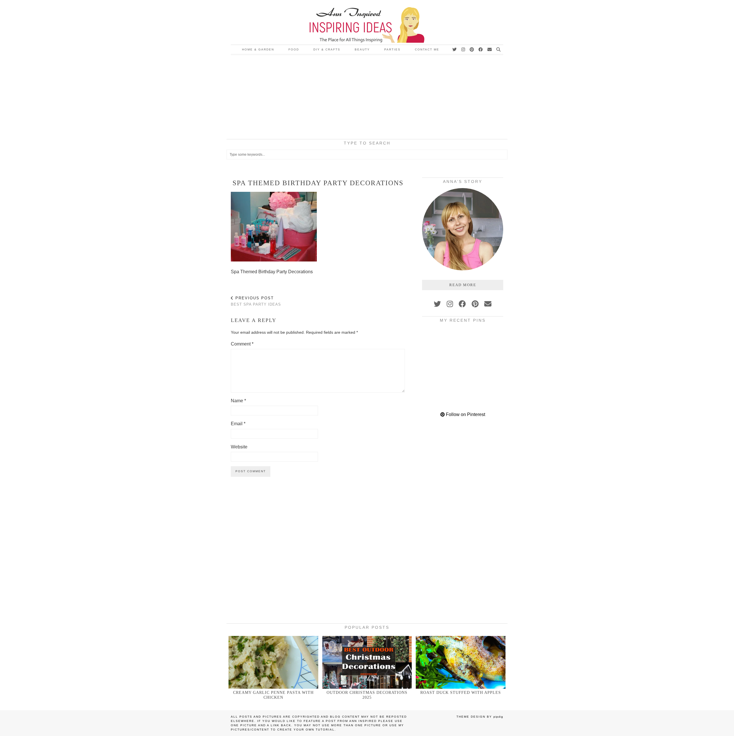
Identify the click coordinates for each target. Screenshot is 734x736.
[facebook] (462, 304)
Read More (462, 285)
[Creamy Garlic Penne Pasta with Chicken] (273, 662)
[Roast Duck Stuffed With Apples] (460, 662)
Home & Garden (258, 49)
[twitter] (437, 304)
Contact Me (427, 49)
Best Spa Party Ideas (256, 301)
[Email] (489, 49)
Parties (392, 49)
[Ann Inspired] (367, 22)
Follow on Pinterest (465, 414)
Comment (242, 343)
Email (238, 423)
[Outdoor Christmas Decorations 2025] (367, 662)
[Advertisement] (367, 98)
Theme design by (479, 716)
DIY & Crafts (326, 49)
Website (239, 446)
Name (238, 400)
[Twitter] (454, 49)
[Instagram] (463, 49)
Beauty (362, 49)
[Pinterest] (472, 49)
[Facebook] (481, 49)
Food (293, 49)
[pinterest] (475, 304)
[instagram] (450, 304)
